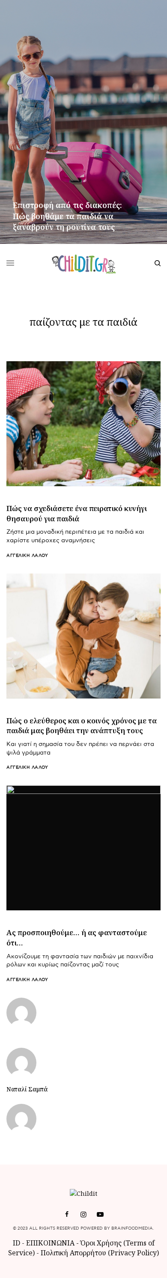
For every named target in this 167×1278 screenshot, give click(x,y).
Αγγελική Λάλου (27, 555)
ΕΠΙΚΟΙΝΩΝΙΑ (51, 1243)
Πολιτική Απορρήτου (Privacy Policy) (100, 1252)
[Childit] (83, 263)
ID (16, 1243)
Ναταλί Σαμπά (27, 1089)
